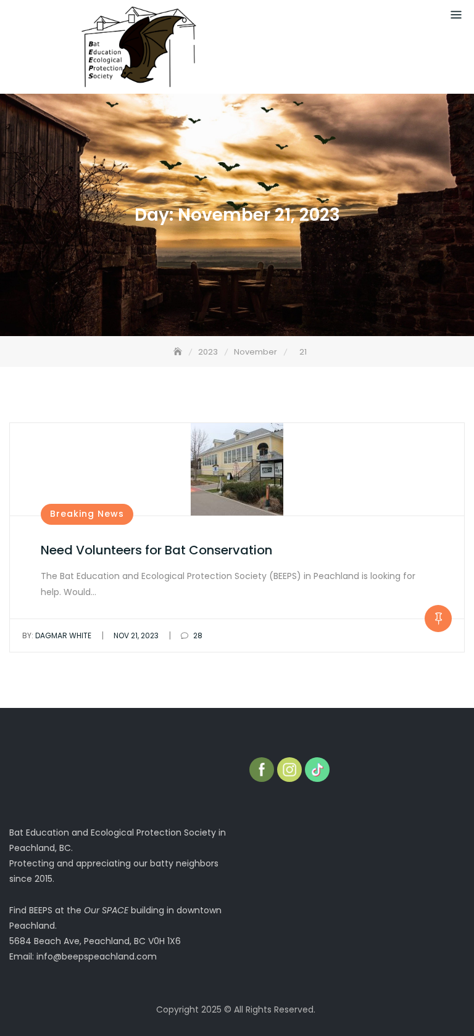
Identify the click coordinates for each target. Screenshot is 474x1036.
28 (196, 635)
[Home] (179, 352)
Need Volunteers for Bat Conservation (156, 550)
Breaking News (87, 514)
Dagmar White (56, 635)
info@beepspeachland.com (96, 956)
